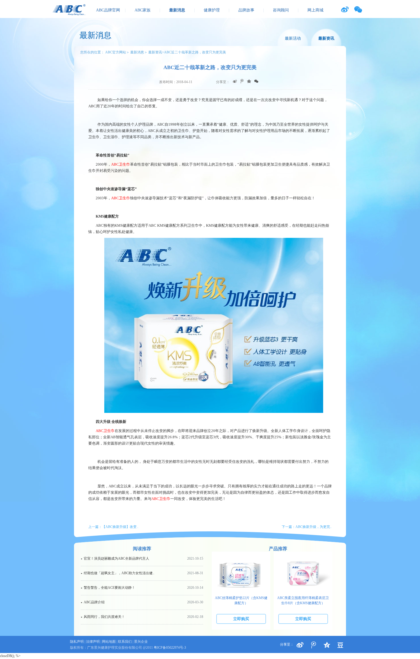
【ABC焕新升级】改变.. (120, 527)
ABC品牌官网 (108, 10)
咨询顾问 (281, 10)
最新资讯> (156, 52)
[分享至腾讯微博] (313, 645)
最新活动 (293, 38)
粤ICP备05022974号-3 (170, 648)
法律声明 (93, 642)
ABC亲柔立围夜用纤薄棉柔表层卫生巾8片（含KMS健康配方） (303, 600)
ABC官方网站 (115, 52)
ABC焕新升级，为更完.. (313, 527)
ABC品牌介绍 (142, 602)
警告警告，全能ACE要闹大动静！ (142, 588)
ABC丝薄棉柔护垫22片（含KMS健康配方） (241, 600)
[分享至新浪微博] (300, 645)
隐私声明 (77, 642)
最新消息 (177, 10)
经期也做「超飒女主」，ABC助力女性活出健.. (142, 573)
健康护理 (212, 10)
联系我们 (125, 642)
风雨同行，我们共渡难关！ (142, 617)
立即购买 (241, 619)
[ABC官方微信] (358, 9)
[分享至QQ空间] (340, 645)
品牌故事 (246, 10)
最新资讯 (326, 38)
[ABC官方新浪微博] (345, 9)
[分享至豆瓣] (326, 645)
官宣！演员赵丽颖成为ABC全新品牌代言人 (142, 558)
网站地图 (109, 642)
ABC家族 (143, 10)
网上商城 (315, 10)
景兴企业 (141, 642)
